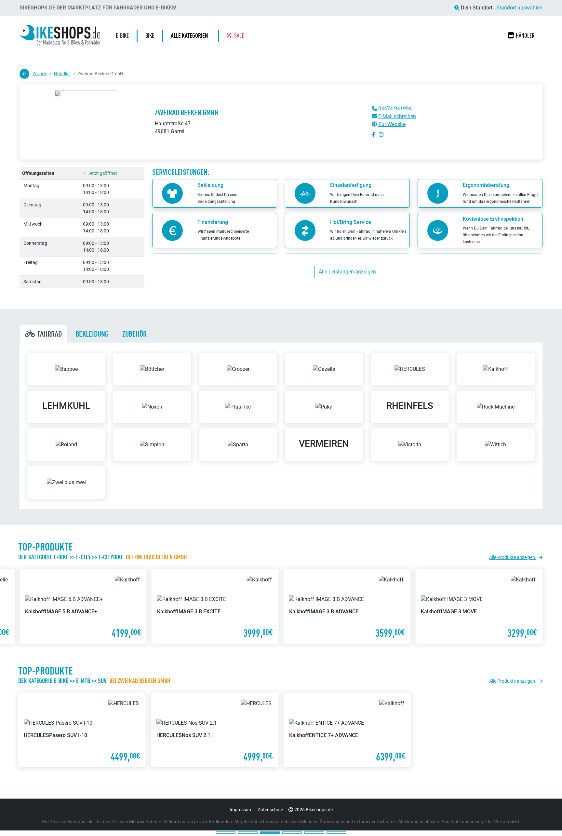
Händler (525, 35)
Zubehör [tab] (134, 333)
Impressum (241, 809)
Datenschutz (270, 809)
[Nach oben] (544, 818)
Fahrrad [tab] (49, 333)
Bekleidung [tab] (92, 333)
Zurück (40, 73)
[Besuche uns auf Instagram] (381, 135)
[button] (191, 36)
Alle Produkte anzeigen (512, 557)
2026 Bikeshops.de (313, 809)
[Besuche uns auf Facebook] (373, 135)
